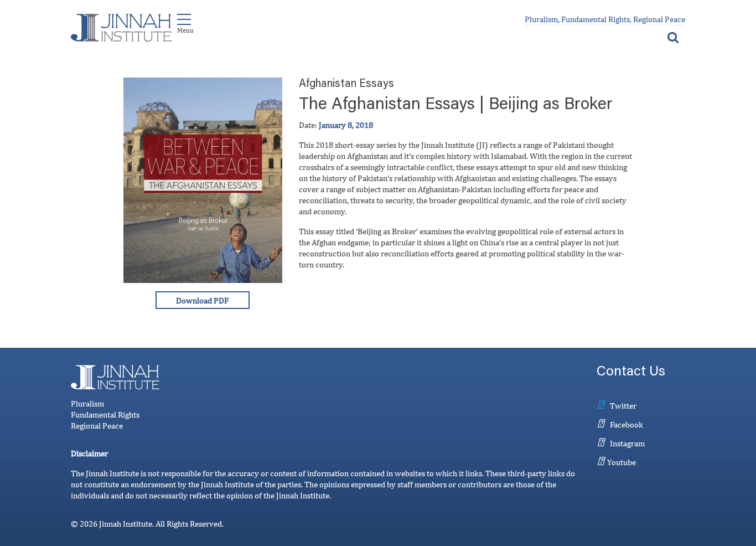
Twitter (623, 405)
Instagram (627, 443)
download (203, 300)
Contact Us (631, 372)
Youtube (621, 462)
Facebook (626, 424)
